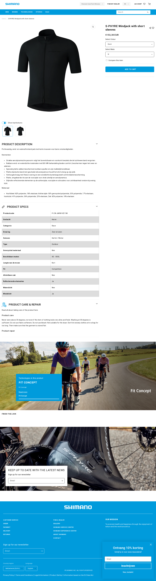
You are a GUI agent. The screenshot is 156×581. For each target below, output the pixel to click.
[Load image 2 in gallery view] (20, 131)
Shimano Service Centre (63, 527)
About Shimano (59, 534)
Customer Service (10, 520)
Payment (6, 527)
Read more (23, 392)
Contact (57, 538)
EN (125, 4)
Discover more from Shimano (91, 4)
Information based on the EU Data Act (78, 575)
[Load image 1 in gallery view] (7, 131)
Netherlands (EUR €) (13, 568)
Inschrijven (128, 565)
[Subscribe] (62, 480)
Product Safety (56, 575)
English (30, 568)
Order (5, 523)
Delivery (6, 531)
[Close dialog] (151, 545)
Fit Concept (23, 396)
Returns (6, 534)
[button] (7, 12)
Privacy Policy (8, 575)
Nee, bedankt (128, 572)
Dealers (56, 523)
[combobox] (133, 12)
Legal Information (41, 575)
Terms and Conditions (24, 575)
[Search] (147, 12)
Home (4, 19)
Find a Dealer (58, 520)
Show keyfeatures (4, 122)
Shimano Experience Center (64, 531)
